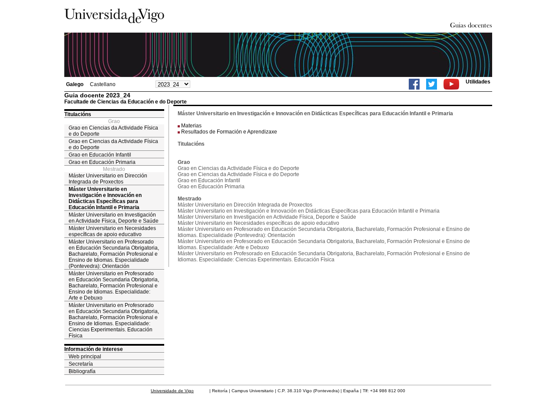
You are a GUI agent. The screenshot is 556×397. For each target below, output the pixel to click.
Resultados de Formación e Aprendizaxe (229, 132)
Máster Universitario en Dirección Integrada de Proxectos (108, 179)
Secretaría (81, 364)
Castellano (103, 84)
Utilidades (478, 82)
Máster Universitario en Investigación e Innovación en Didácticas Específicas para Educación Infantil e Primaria (105, 198)
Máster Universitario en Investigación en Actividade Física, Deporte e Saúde (114, 218)
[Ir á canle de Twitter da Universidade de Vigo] (431, 84)
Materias (191, 126)
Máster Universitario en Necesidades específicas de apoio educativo (112, 231)
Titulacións (77, 114)
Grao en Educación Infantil (100, 155)
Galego (74, 84)
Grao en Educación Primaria (102, 162)
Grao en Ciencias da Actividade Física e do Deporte (113, 131)
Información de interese (93, 349)
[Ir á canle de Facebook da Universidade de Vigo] (414, 84)
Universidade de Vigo (172, 390)
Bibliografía (82, 371)
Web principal (85, 357)
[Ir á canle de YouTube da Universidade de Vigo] (451, 84)
